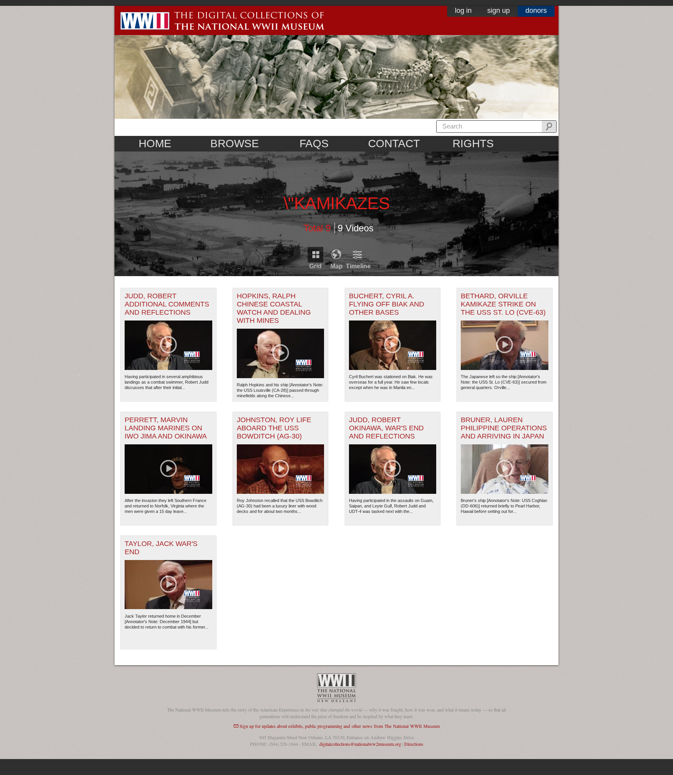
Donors (536, 10)
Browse (234, 143)
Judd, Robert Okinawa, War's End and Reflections (386, 428)
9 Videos (355, 227)
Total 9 (317, 227)
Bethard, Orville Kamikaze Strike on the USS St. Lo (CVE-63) (503, 304)
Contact (394, 143)
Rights (473, 143)
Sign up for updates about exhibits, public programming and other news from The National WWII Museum (340, 726)
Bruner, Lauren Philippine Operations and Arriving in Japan (504, 428)
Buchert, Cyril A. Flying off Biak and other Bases (386, 304)
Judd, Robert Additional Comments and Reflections (167, 304)
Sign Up (498, 10)
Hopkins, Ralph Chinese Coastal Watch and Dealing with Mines (274, 308)
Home (155, 143)
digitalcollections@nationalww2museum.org (360, 744)
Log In (463, 10)
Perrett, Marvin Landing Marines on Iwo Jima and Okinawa (166, 428)
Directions (413, 744)
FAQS (314, 143)
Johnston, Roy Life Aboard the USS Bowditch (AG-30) (274, 428)
